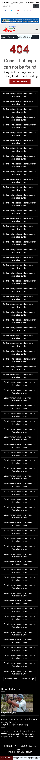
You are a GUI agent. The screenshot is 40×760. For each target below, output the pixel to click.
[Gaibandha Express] (8, 29)
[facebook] (5, 10)
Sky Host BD (26, 752)
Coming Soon (11, 679)
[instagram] (18, 10)
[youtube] (30, 10)
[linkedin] (24, 10)
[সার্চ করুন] (36, 6)
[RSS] (18, 13)
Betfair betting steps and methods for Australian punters (19, 95)
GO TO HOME (20, 81)
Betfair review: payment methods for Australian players (19, 383)
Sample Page (28, 679)
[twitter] (12, 10)
